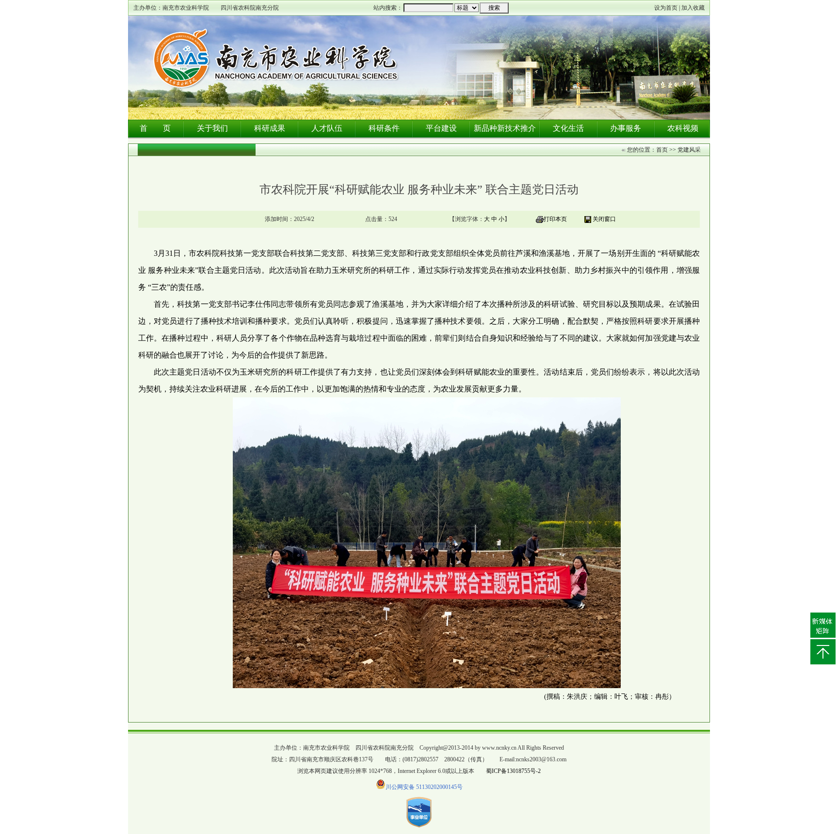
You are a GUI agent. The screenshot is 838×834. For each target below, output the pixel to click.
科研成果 (269, 128)
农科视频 (682, 128)
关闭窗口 (604, 219)
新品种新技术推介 (505, 128)
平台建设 (441, 128)
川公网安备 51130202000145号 (424, 787)
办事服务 (625, 128)
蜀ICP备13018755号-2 (513, 771)
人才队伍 (326, 128)
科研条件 (384, 128)
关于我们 (212, 128)
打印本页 (555, 219)
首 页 (155, 128)
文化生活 (568, 128)
